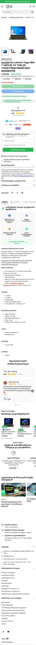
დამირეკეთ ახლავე (18, 150)
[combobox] (18, 12)
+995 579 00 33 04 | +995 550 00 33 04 (15, 559)
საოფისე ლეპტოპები (16, 17)
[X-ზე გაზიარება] (17, 193)
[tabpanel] (18, 281)
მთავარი (4, 17)
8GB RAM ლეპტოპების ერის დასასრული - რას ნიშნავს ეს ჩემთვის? (11, 504)
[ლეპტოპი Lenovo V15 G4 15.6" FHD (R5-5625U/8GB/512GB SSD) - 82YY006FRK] (8, 423)
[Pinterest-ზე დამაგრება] (22, 193)
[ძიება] (32, 12)
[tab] (4, 202)
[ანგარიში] (30, 7)
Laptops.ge (9, 642)
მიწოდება (15, 76)
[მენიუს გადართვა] (2, 7)
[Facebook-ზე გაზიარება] (12, 193)
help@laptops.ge (8, 556)
